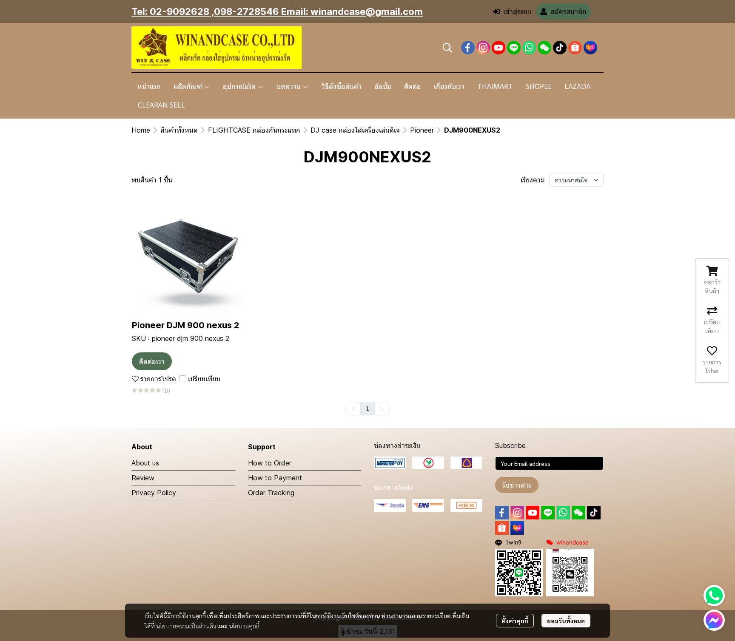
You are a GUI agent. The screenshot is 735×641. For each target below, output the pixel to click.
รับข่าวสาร (516, 485)
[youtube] (498, 47)
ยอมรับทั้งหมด (566, 620)
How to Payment (275, 478)
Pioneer (422, 130)
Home (140, 130)
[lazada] (590, 47)
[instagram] (483, 47)
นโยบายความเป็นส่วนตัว (186, 626)
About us (145, 463)
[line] (514, 47)
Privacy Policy (153, 492)
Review (142, 478)
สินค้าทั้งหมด (179, 130)
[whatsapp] (529, 47)
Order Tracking (271, 492)
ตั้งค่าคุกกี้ (514, 620)
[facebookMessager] (714, 620)
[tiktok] (560, 47)
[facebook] (468, 47)
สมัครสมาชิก (568, 11)
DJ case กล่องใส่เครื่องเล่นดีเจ (355, 130)
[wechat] (544, 47)
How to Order (269, 463)
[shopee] (575, 47)
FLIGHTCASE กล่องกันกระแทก (254, 130)
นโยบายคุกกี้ (244, 626)
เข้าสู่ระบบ (517, 11)
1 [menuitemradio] (367, 408)
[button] (447, 47)
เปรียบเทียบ (204, 378)
